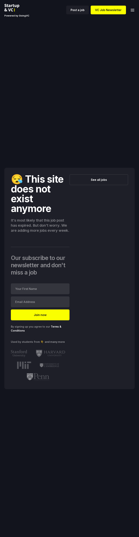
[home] (14, 8)
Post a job (78, 10)
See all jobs (99, 180)
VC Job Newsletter (108, 10)
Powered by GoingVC (16, 15)
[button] (131, 9)
